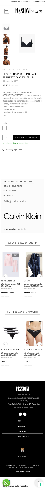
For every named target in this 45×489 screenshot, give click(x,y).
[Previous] (5, 276)
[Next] (39, 276)
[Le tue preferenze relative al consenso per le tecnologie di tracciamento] (40, 484)
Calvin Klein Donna (15, 70)
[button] (12, 149)
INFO (19, 421)
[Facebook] (20, 414)
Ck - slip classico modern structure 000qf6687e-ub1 (32, 354)
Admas (27, 281)
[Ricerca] (33, 11)
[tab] (17, 181)
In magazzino (10, 229)
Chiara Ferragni (9, 281)
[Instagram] (24, 414)
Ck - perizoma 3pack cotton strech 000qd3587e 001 (9, 354)
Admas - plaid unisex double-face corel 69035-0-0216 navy (33, 285)
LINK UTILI (22, 431)
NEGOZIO (21, 426)
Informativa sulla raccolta (15, 486)
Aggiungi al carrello (26, 137)
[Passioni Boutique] (22, 11)
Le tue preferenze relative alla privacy (25, 481)
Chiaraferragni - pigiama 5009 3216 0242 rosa (10, 285)
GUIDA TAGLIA (23, 436)
